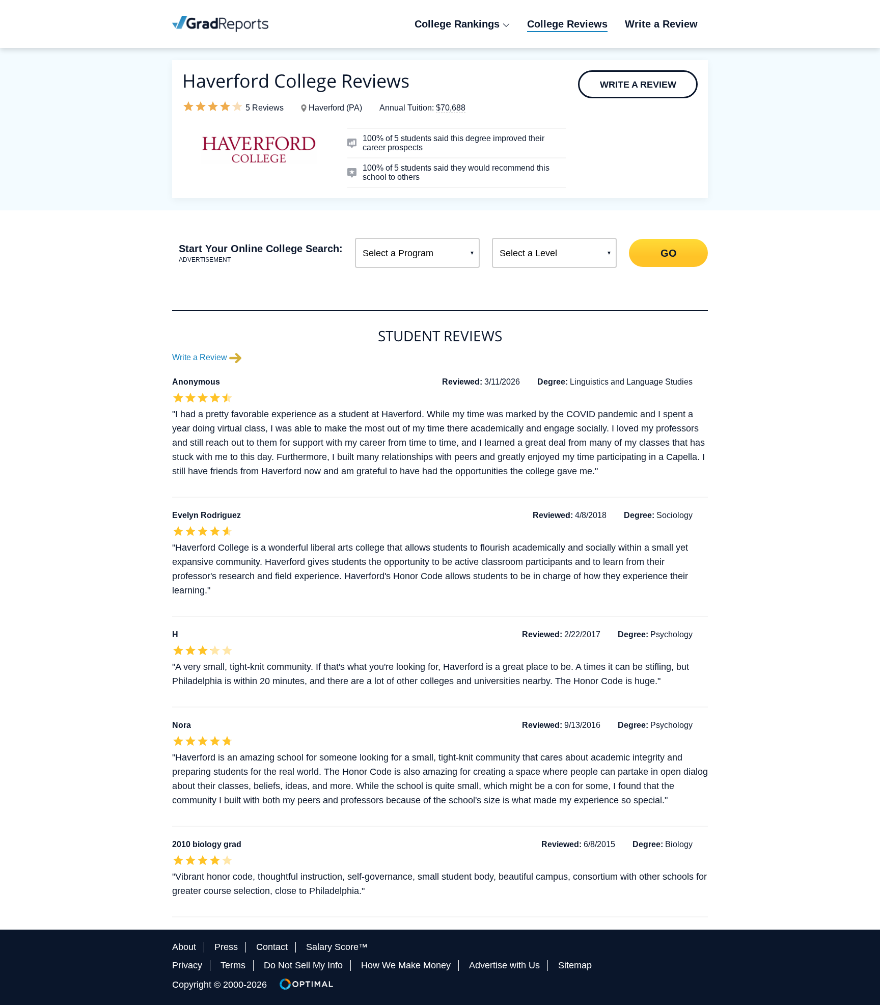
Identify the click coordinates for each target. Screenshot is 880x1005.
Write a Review (638, 84)
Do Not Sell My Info (303, 965)
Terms (233, 965)
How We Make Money (406, 965)
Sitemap (575, 965)
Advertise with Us (504, 965)
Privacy (187, 965)
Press (226, 947)
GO (668, 252)
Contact (272, 947)
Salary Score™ (337, 947)
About (184, 947)
